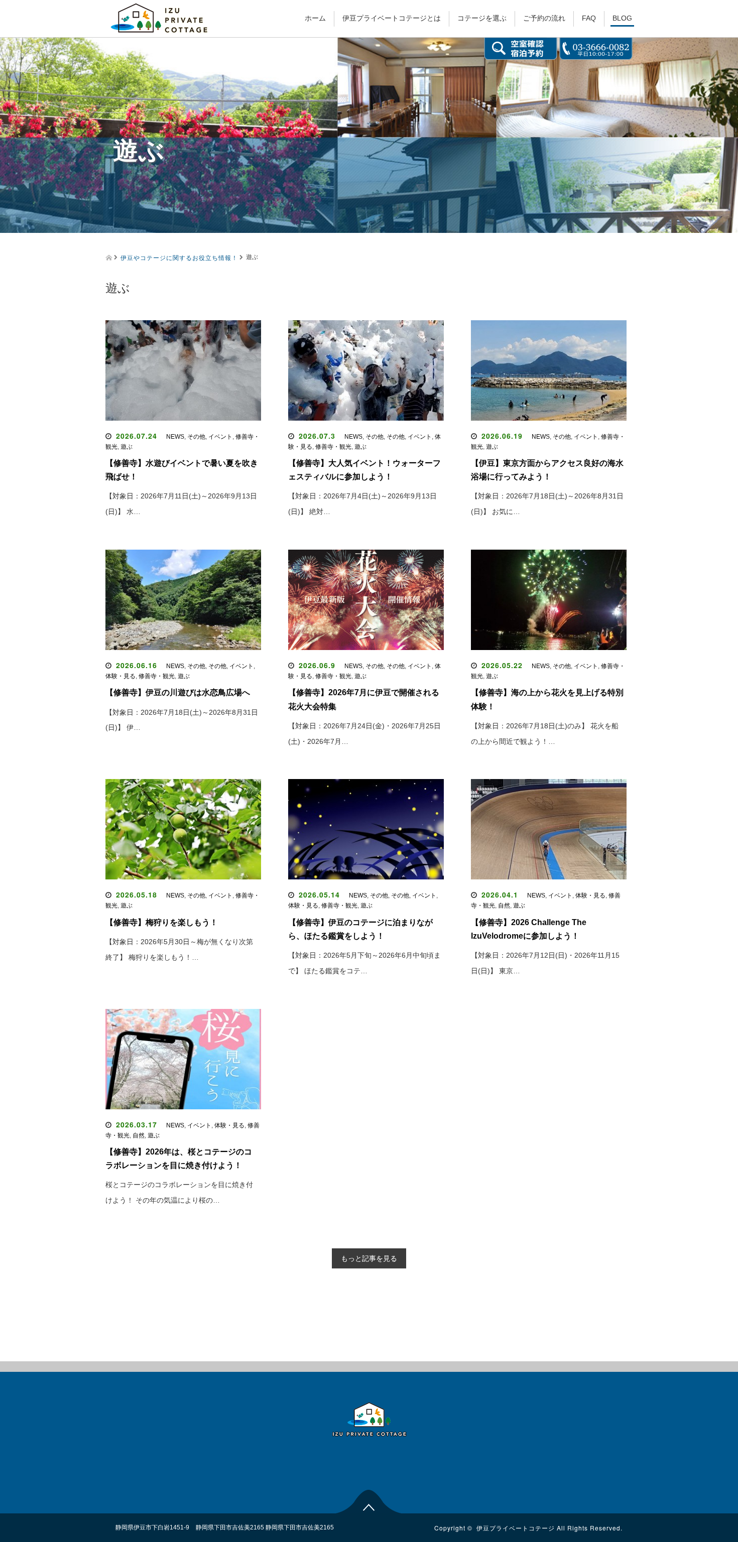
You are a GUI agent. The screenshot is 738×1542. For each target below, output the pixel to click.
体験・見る (120, 676)
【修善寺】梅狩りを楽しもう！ (161, 922)
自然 (504, 905)
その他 (196, 436)
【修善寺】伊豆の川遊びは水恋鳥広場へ (177, 692)
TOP (369, 1500)
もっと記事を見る (369, 1258)
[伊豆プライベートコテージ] (159, 17)
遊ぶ (126, 446)
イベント (220, 436)
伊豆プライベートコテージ (515, 1527)
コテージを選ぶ (482, 18)
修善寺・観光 (333, 446)
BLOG (622, 18)
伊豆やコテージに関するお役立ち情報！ (179, 257)
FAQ (589, 18)
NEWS (175, 436)
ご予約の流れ (544, 18)
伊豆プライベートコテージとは (391, 18)
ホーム (315, 18)
